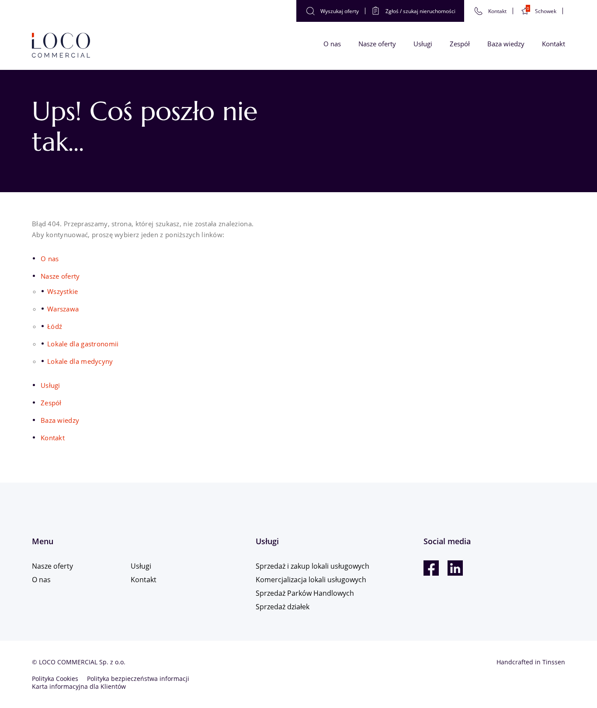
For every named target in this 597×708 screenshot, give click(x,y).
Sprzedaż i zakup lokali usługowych (312, 566)
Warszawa (63, 308)
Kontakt (553, 43)
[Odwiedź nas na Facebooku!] (431, 568)
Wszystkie (62, 291)
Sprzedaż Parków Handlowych (305, 593)
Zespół (460, 43)
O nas (332, 43)
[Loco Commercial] (61, 46)
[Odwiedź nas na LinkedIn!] (455, 568)
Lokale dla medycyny (80, 361)
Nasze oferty (377, 43)
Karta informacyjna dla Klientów (79, 686)
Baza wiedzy (505, 43)
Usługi (422, 43)
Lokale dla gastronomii (83, 343)
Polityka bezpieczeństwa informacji (138, 678)
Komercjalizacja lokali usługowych (311, 579)
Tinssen (553, 662)
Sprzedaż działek (282, 606)
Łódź (54, 326)
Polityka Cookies (55, 678)
